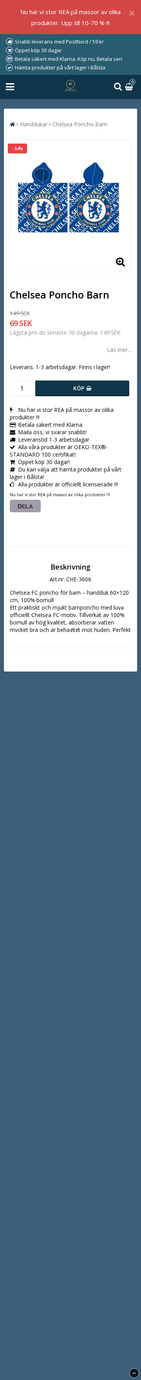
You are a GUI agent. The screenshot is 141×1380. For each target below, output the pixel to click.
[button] (130, 87)
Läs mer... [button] (119, 349)
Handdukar (33, 124)
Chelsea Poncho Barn (79, 124)
